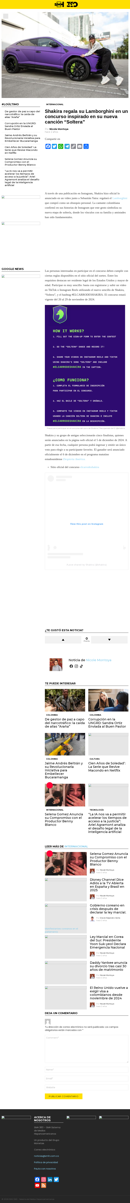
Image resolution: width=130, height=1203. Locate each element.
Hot (49, 785)
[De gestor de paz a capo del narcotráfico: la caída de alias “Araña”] (65, 700)
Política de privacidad (46, 1162)
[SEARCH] (127, 4)
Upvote (63, 640)
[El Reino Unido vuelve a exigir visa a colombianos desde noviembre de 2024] (66, 997)
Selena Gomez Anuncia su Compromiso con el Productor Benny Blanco (64, 819)
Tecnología (97, 810)
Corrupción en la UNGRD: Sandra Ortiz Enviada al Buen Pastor (107, 722)
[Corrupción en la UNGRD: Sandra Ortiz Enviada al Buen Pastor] (108, 700)
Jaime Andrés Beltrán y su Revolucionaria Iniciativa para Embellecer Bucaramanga (64, 770)
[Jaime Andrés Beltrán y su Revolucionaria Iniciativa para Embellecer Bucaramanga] (65, 744)
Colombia (52, 715)
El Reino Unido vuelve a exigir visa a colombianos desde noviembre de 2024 (109, 993)
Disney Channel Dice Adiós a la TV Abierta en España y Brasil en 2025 (107, 885)
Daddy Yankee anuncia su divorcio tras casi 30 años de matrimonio (108, 966)
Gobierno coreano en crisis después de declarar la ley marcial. (108, 908)
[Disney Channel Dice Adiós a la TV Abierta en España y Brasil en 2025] (66, 889)
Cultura (95, 759)
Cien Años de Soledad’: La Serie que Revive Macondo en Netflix (107, 766)
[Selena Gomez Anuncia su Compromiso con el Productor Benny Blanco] (65, 795)
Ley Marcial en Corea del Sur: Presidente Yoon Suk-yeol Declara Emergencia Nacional (108, 942)
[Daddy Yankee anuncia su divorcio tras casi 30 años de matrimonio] (66, 972)
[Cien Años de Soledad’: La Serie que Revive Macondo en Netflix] (108, 744)
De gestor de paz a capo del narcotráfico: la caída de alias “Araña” (65, 722)
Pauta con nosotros (45, 1168)
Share (5, 16)
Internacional (55, 810)
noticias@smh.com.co (46, 1156)
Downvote (109, 640)
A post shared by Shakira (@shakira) (87, 564)
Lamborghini (119, 198)
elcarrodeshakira (89, 467)
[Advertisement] (86, 245)
